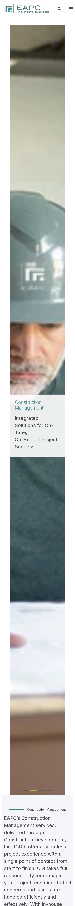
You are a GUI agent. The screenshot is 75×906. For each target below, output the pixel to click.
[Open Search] (59, 8)
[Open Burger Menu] (71, 8)
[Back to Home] (26, 8)
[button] (25, 790)
